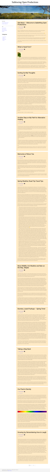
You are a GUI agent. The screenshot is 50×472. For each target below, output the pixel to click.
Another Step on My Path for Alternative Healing (31, 118)
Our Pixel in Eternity (24, 389)
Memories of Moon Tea (26, 154)
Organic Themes (10, 470)
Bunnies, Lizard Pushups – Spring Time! (31, 309)
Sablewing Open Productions (25, 2)
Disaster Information (4, 30)
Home (21, 4)
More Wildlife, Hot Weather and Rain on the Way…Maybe (31, 267)
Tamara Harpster (21, 49)
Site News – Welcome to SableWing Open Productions (32, 24)
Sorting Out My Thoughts (26, 73)
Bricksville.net (28, 4)
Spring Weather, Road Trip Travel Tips (30, 181)
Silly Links (3, 31)
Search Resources (4, 29)
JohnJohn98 (24, 4)
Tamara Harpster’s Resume (5, 22)
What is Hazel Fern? (24, 47)
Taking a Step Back (24, 349)
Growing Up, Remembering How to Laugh (32, 432)
